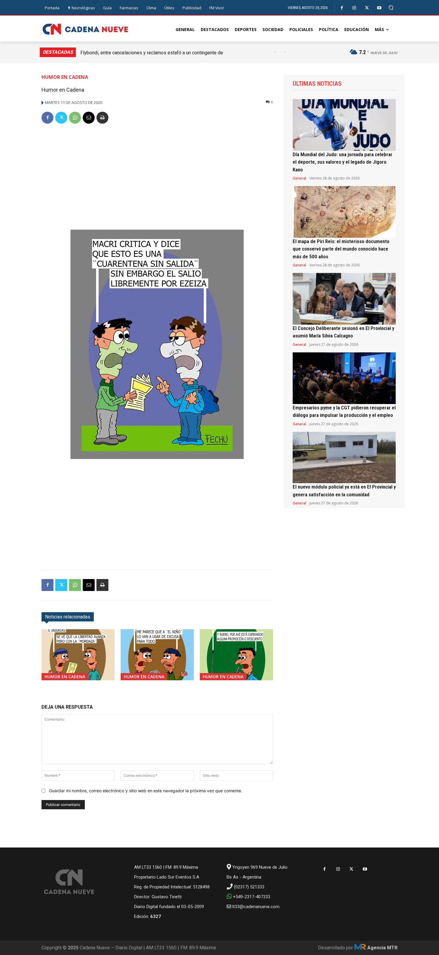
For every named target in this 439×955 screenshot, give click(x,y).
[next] (284, 52)
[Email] (89, 118)
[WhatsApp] (75, 118)
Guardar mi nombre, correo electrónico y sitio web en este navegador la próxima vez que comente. (145, 790)
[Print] (102, 118)
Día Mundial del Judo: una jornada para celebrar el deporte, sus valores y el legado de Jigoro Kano (342, 162)
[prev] (275, 52)
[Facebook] (342, 8)
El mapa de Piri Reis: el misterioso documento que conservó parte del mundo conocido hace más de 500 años (341, 249)
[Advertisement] (157, 174)
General (299, 178)
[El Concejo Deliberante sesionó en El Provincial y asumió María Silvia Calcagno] (344, 299)
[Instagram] (354, 8)
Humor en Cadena (65, 77)
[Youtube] (379, 8)
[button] (391, 7)
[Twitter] (367, 8)
